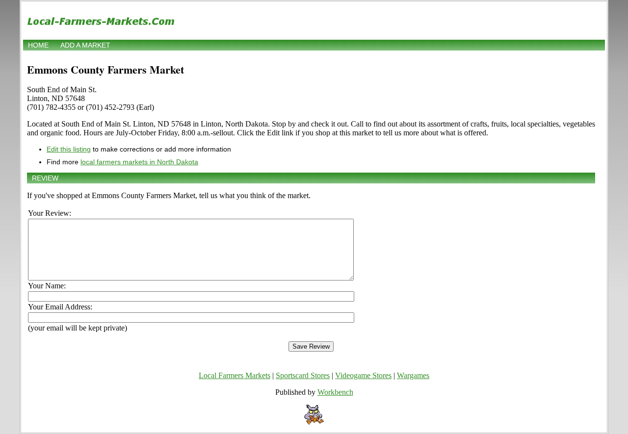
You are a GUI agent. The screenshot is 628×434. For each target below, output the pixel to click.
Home (38, 45)
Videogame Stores (363, 375)
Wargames (413, 375)
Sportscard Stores (303, 375)
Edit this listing (69, 149)
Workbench (335, 392)
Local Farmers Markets (234, 375)
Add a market (85, 45)
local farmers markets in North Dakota (139, 162)
